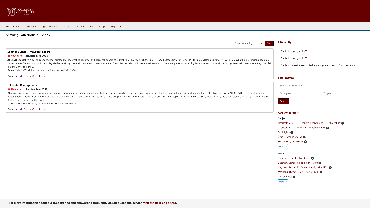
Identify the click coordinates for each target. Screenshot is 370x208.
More (282, 146)
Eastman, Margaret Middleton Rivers (298, 162)
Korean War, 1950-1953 (291, 141)
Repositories (12, 26)
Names (81, 26)
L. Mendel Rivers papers (22, 85)
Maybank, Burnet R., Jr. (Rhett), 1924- (299, 171)
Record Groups (97, 26)
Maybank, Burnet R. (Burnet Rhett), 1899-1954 (303, 167)
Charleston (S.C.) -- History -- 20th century (302, 127)
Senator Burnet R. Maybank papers (28, 52)
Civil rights (284, 132)
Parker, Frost (285, 176)
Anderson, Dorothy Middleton (294, 158)
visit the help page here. (160, 203)
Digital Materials (50, 26)
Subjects (68, 26)
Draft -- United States (290, 136)
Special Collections (34, 76)
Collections (30, 26)
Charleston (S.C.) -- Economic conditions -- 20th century (309, 122)
